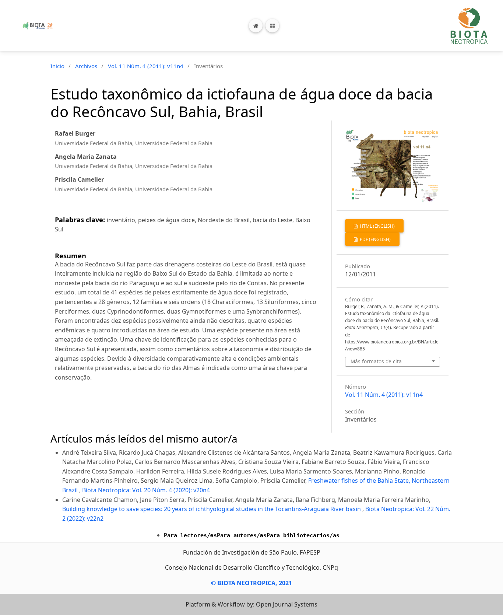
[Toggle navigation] (272, 25)
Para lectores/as (190, 535)
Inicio (57, 66)
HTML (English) (377, 226)
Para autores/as (242, 535)
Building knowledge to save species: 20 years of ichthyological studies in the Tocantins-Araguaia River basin (212, 509)
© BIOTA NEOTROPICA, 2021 (251, 583)
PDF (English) (375, 239)
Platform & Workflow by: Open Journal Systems (251, 604)
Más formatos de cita (376, 361)
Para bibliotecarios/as (303, 535)
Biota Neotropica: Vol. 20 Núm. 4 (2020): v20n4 (146, 490)
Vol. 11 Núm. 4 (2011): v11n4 (145, 66)
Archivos (86, 66)
